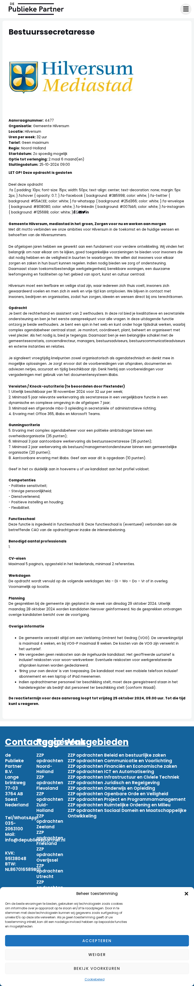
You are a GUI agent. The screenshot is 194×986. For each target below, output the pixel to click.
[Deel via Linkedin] (88, 212)
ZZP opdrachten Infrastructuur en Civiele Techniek (123, 777)
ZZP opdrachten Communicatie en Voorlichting (120, 761)
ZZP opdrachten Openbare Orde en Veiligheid (118, 794)
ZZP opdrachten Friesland (49, 837)
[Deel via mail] (80, 212)
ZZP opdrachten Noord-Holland (49, 763)
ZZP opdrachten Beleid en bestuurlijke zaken (117, 755)
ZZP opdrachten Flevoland (49, 782)
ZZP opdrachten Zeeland (49, 821)
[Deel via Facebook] (74, 212)
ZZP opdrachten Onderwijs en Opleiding (111, 788)
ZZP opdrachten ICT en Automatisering (111, 772)
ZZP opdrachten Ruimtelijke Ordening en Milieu (119, 805)
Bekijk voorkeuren (97, 968)
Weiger (97, 954)
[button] (186, 893)
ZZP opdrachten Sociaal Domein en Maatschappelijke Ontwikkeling (127, 813)
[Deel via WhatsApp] (77, 212)
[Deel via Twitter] (84, 212)
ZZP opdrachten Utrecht (49, 871)
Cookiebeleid (95, 979)
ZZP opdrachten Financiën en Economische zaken (122, 766)
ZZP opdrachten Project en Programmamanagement (127, 799)
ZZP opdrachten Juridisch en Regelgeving (114, 783)
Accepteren (97, 940)
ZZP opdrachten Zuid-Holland (49, 802)
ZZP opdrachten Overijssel (49, 854)
